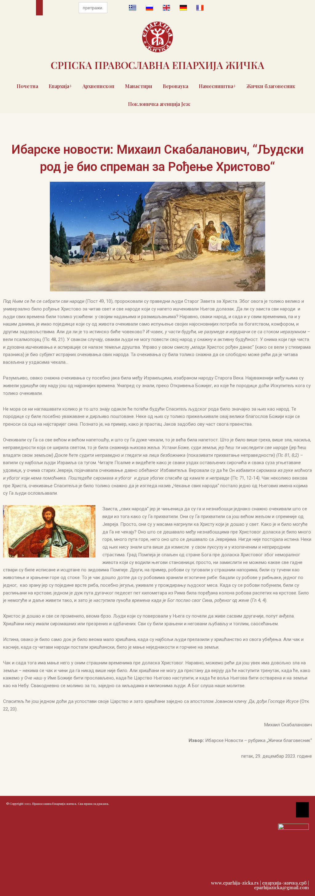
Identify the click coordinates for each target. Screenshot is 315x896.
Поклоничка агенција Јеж (159, 104)
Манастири (138, 86)
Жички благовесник (270, 86)
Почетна (27, 86)
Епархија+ (60, 86)
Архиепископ (98, 86)
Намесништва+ (217, 86)
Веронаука (175, 86)
